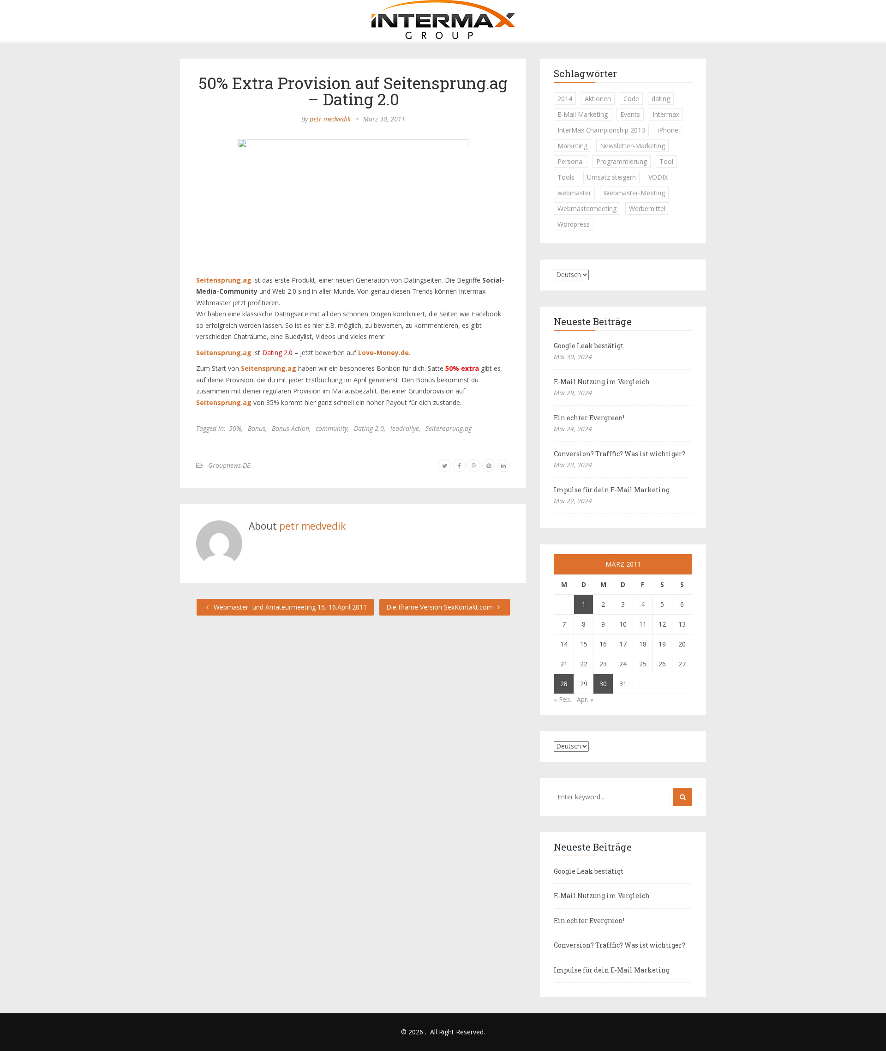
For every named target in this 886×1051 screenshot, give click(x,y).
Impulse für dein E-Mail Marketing (612, 489)
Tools (566, 177)
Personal (570, 161)
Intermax (666, 114)
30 (603, 683)
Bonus (256, 428)
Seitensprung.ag (448, 428)
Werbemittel (647, 208)
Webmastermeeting (587, 208)
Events (630, 114)
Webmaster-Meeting (634, 192)
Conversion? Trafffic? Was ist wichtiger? (619, 453)
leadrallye (404, 428)
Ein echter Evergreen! (589, 417)
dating (661, 98)
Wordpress (573, 224)
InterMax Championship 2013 (601, 130)
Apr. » (585, 699)
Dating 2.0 (369, 428)
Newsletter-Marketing (632, 145)
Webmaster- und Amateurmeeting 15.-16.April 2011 (289, 607)
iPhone (668, 130)
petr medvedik (330, 119)
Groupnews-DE (229, 465)
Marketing (572, 145)
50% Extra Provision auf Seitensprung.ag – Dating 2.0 (353, 90)
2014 (564, 98)
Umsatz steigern (611, 177)
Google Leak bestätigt (588, 345)
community (331, 428)
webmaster (574, 192)
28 (564, 683)
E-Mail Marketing (582, 114)
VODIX (658, 177)
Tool (666, 161)
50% (235, 428)
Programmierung (621, 161)
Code (631, 98)
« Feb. (562, 699)
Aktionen (598, 98)
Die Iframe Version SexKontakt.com (440, 607)
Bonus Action (290, 428)
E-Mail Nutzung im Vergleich (602, 381)
